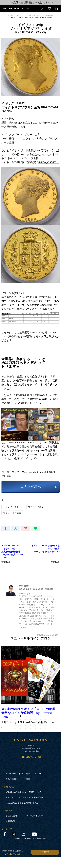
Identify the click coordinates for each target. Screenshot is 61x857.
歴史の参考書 (11, 753)
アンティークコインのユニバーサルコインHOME (23, 15)
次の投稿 (55, 562)
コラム (40, 748)
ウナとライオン (36, 507)
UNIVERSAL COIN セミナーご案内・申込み (23, 766)
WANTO (55, 635)
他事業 (27, 753)
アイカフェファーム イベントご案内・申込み (24, 772)
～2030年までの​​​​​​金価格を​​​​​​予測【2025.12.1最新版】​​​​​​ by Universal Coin (28, 681)
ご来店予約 (45, 852)
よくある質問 (11, 790)
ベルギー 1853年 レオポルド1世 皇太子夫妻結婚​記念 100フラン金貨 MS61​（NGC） (12, 552)
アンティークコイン (13, 507)
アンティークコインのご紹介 (18, 748)
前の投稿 (5, 562)
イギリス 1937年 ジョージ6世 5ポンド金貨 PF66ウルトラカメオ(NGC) (45, 549)
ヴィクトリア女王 (12, 513)
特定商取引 (10, 796)
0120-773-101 (13, 854)
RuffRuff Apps (44, 635)
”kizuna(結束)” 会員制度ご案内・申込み (22, 777)
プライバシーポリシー (34, 790)
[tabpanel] (30, 674)
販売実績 (50, 15)
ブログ (43, 15)
